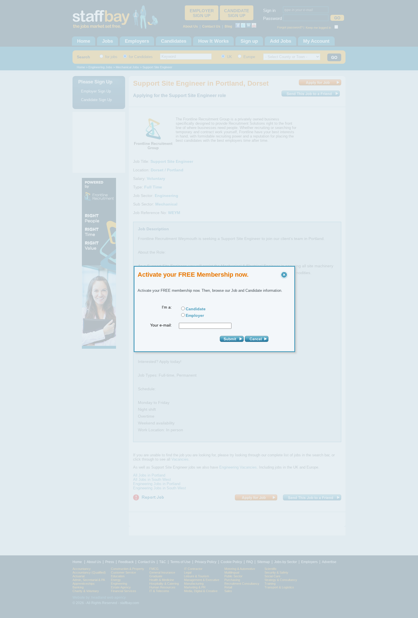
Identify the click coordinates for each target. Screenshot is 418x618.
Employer (195, 315)
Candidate (196, 309)
